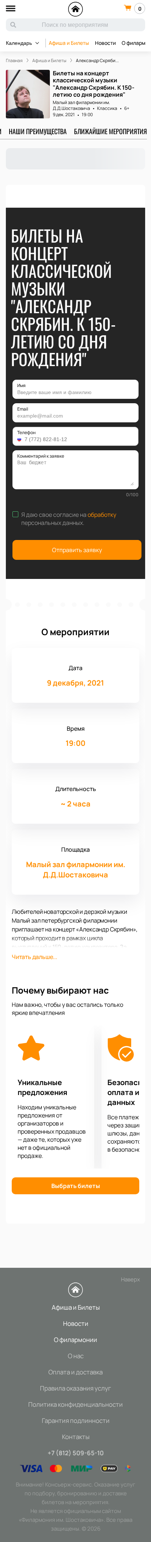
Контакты (75, 1436)
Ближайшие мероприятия (110, 131)
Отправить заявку (77, 550)
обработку (102, 515)
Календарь (19, 43)
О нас (76, 1356)
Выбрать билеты (75, 1186)
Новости (105, 42)
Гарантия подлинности (76, 1420)
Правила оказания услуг (75, 1388)
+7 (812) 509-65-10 (76, 1453)
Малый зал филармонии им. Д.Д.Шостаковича (81, 105)
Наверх (130, 1279)
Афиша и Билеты (69, 42)
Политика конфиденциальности (75, 1404)
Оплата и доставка (75, 1372)
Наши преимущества (38, 131)
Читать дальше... (34, 957)
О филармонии (75, 1339)
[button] (20, 439)
